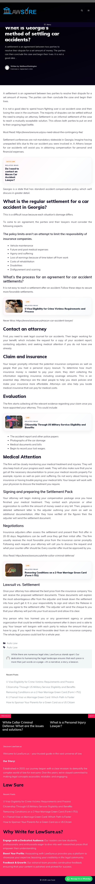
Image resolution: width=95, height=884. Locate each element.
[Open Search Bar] (82, 10)
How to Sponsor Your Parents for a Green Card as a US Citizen (40, 702)
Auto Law (12, 643)
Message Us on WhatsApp (81, 879)
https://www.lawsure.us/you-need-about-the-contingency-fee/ (49, 132)
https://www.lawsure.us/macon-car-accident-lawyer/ (44, 320)
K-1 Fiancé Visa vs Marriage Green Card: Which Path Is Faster (40, 697)
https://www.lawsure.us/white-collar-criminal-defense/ (44, 555)
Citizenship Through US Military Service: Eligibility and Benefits (55, 426)
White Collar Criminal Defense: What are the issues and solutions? (23, 726)
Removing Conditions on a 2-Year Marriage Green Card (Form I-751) (56, 574)
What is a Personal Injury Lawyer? (68, 724)
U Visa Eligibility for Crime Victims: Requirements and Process (55, 310)
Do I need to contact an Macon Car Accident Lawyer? (12, 174)
